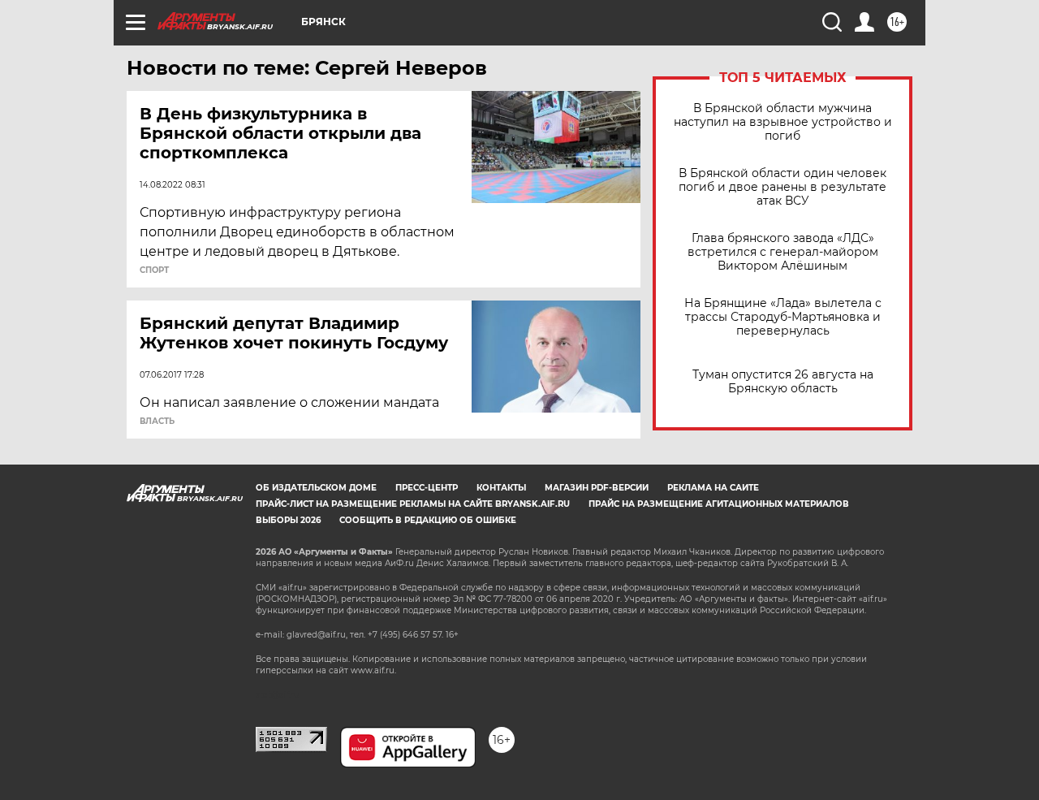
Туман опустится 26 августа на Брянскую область (782, 382)
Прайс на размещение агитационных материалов (718, 504)
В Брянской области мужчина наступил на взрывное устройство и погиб (783, 122)
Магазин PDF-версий (597, 487)
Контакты (501, 487)
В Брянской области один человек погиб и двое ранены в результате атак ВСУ (782, 187)
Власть (157, 421)
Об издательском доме (316, 487)
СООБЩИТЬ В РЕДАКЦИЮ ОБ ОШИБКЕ (427, 520)
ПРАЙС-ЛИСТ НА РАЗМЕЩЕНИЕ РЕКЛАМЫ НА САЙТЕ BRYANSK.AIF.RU (413, 504)
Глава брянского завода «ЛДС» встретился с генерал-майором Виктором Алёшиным (783, 252)
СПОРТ (154, 270)
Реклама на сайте (713, 487)
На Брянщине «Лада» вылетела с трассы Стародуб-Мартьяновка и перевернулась (783, 317)
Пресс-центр (426, 487)
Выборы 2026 (288, 520)
